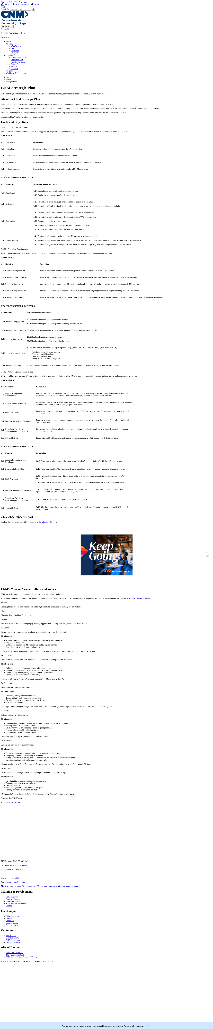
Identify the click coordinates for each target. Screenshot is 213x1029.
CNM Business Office (14, 953)
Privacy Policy (47, 961)
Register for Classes (18, 62)
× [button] (147, 1025)
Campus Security (12, 923)
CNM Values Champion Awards (138, 598)
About (8, 44)
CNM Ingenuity (12, 897)
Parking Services (12, 925)
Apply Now (5, 29)
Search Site (5, 9)
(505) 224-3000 (13, 878)
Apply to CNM (17, 60)
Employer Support (13, 899)
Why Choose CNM (18, 57)
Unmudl (9, 906)
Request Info (6, 37)
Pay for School (16, 64)
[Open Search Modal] (3, 6)
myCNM (9, 2)
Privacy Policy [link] (122, 1026)
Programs (9, 71)
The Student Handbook (15, 955)
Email (3, 2)
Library (9, 918)
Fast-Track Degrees (13, 901)
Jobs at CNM (11, 936)
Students (9, 55)
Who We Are (16, 46)
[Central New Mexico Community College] (15, 24)
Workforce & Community (16, 73)
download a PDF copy (47, 522)
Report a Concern (13, 942)
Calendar (14, 53)
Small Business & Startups (16, 903)
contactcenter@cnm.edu (16, 882)
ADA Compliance (13, 940)
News (13, 48)
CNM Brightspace (21, 2)
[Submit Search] (33, 9)
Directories (15, 51)
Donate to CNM (12, 938)
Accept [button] (140, 1026)
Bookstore (10, 921)
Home (8, 41)
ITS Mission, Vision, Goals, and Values (21, 957)
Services (14, 66)
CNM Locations (12, 916)
